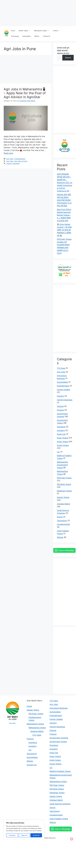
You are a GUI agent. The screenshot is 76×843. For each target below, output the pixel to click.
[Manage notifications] (71, 838)
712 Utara (61, 368)
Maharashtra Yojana (40, 31)
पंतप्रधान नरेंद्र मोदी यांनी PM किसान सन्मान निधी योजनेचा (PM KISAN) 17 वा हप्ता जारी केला (64, 200)
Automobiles (26, 36)
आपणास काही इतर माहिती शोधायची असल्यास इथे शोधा (63, 51)
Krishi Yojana (62, 441)
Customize (12, 835)
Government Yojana (58, 741)
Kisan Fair (61, 434)
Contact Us (46, 36)
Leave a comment (13, 163)
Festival (60, 406)
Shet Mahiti (12, 723)
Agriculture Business (59, 708)
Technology (15, 36)
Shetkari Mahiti (63, 504)
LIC (58, 452)
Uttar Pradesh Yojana (59, 819)
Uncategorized (19, 159)
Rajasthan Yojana (64, 491)
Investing (61, 430)
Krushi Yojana (63, 445)
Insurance (61, 427)
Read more (8, 153)
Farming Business (64, 400)
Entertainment (63, 386)
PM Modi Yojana (64, 484)
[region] (24, 829)
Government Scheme (59, 738)
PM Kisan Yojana (64, 478)
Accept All (36, 835)
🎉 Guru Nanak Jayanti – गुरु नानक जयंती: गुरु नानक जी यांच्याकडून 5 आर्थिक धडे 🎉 (64, 230)
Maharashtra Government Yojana (62, 465)
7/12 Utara (36, 735)
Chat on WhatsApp (66, 550)
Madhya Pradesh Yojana (60, 771)
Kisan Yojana (62, 438)
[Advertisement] (38, 13)
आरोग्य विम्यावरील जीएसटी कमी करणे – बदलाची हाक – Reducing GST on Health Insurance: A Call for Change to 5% (64, 182)
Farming (60, 396)
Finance (55, 31)
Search (68, 57)
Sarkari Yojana (23, 31)
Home (13, 31)
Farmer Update (63, 389)
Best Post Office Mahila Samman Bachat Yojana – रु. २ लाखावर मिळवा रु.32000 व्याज (64, 215)
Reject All (24, 835)
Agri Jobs (9, 159)
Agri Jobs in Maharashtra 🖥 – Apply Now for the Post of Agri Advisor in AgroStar (25, 93)
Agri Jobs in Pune (20, 161)
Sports (60, 517)
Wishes (36, 36)
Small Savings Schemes (60, 804)
